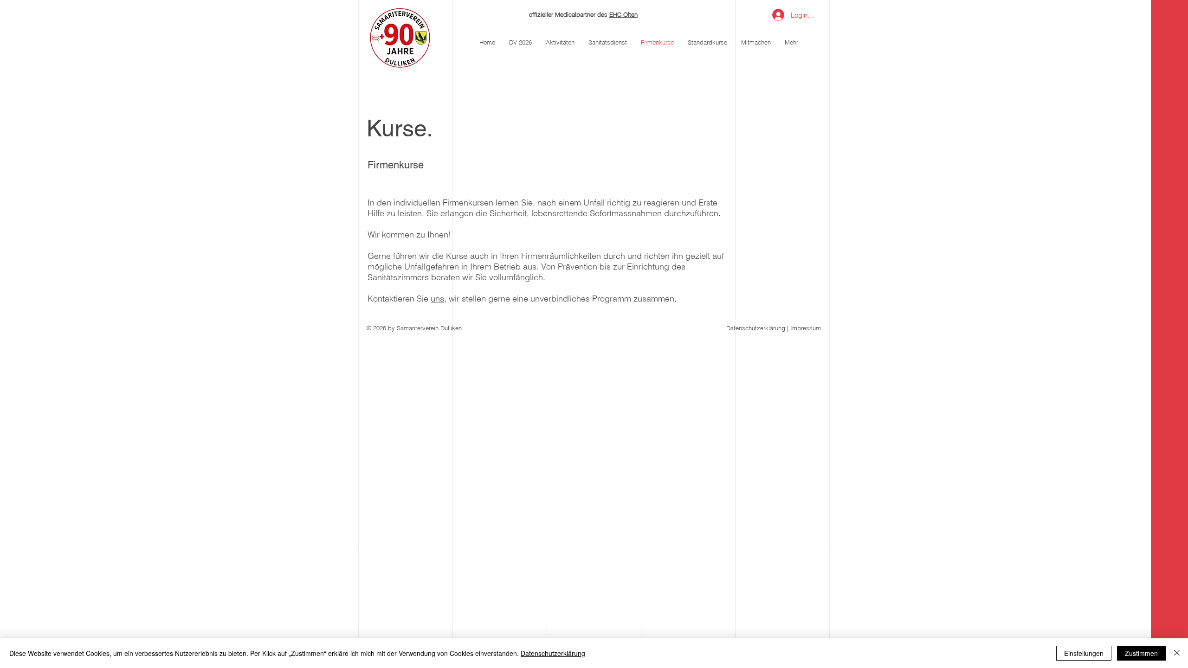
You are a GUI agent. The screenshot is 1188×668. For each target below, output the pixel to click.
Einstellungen (1084, 653)
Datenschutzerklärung (755, 328)
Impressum (805, 328)
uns (437, 298)
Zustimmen (1141, 653)
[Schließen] (1176, 653)
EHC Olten (623, 14)
